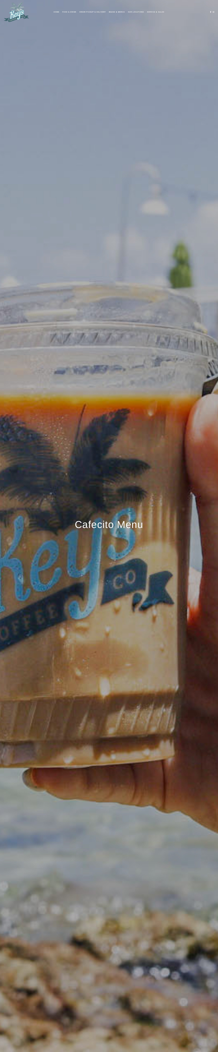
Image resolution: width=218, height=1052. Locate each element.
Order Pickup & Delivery (92, 12)
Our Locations (136, 12)
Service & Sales (155, 12)
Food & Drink (69, 12)
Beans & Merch (117, 12)
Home (56, 12)
